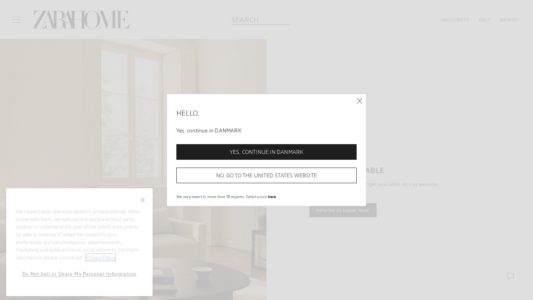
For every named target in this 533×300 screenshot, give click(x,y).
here (272, 196)
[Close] (359, 101)
